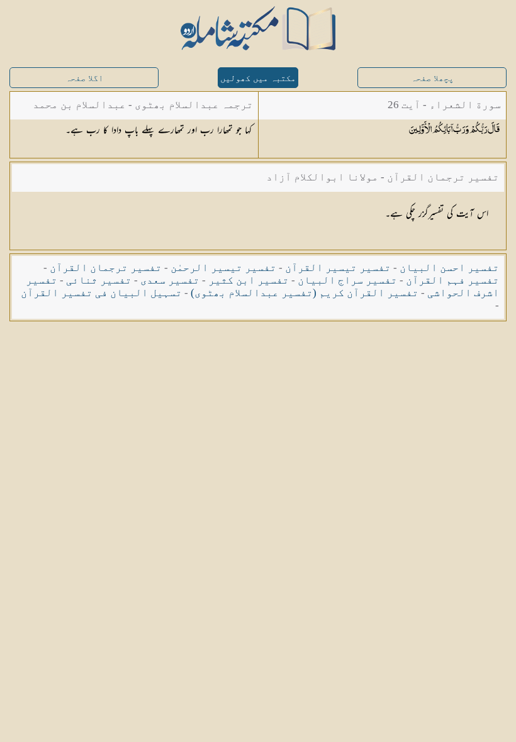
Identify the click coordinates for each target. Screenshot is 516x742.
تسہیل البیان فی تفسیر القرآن (101, 293)
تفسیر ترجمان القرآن (106, 268)
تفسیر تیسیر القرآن (338, 268)
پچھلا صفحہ (432, 78)
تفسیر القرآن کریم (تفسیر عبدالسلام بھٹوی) (304, 293)
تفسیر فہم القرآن (452, 280)
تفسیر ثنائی (99, 280)
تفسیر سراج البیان (347, 280)
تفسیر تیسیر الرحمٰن (223, 268)
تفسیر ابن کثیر (248, 280)
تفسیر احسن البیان (449, 268)
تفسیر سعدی (169, 280)
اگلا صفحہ (84, 78)
